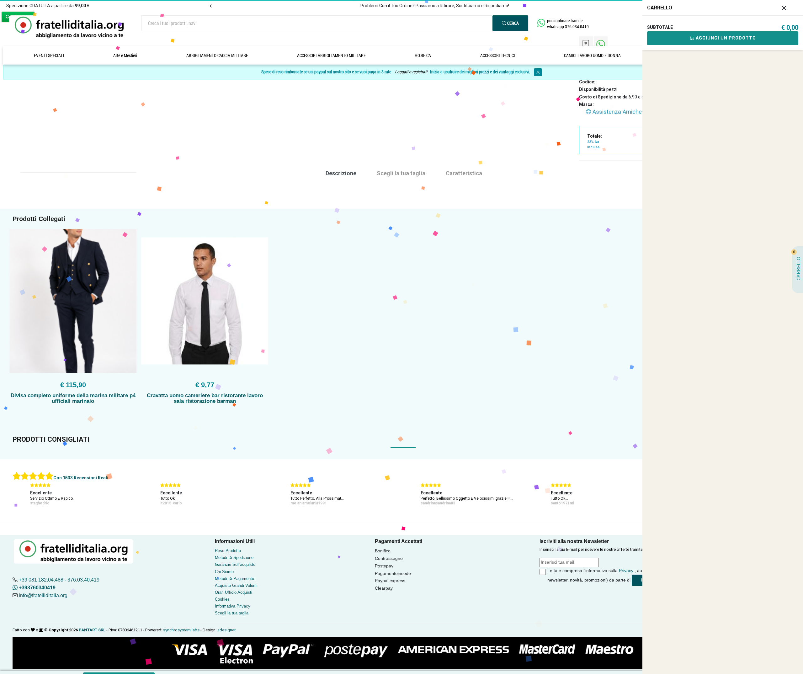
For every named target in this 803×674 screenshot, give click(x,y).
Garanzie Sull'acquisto (235, 564)
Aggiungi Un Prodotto (725, 37)
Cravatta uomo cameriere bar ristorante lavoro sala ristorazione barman (205, 398)
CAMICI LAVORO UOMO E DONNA (592, 55)
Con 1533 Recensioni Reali (80, 477)
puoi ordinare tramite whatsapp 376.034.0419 (568, 23)
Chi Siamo (224, 571)
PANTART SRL (92, 630)
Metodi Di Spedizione (234, 557)
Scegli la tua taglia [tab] (401, 173)
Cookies (222, 599)
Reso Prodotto (228, 550)
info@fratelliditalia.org (43, 595)
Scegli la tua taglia (231, 613)
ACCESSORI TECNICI (497, 55)
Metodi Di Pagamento (234, 578)
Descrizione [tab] (341, 173)
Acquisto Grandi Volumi (236, 585)
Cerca (512, 23)
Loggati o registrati (411, 72)
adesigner (226, 630)
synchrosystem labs (181, 630)
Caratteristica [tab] (464, 173)
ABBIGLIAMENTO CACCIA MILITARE (217, 55)
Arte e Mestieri (125, 55)
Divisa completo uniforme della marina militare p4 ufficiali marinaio (73, 398)
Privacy (626, 570)
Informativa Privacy (232, 606)
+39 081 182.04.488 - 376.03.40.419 (59, 579)
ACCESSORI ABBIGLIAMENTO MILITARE (331, 55)
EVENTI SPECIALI (49, 55)
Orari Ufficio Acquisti (233, 592)
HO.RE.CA (423, 55)
